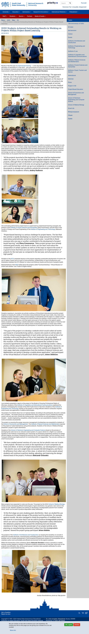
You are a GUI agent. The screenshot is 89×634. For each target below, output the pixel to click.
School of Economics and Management (15, 424)
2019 (8, 20)
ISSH (17, 265)
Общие (70, 115)
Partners (29, 16)
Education (15, 12)
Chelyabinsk (73, 12)
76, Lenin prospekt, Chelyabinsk (55, 619)
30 (18, 20)
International (72, 75)
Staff (4, 16)
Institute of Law (73, 51)
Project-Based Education (75, 89)
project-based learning (24, 66)
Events (70, 37)
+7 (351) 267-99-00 (59, 620)
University (6, 12)
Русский (83, 3)
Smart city (71, 108)
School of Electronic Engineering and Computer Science (28, 430)
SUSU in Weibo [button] (86, 613)
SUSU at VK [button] (82, 613)
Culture (70, 34)
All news (70, 27)
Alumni (21, 16)
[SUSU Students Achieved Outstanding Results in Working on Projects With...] (33, 49)
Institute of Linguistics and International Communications (35, 405)
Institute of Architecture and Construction (26, 535)
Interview (71, 79)
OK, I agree (68, 624)
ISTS (12, 258)
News (3, 20)
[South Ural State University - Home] (22, 4)
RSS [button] (79, 613)
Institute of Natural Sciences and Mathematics (45, 424)
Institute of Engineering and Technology (43, 229)
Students (12, 16)
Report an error (5, 614)
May (13, 20)
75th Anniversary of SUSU (76, 23)
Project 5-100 (72, 86)
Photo (70, 82)
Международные (73, 112)
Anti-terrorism (72, 30)
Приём (70, 119)
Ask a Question (6, 612)
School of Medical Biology (57, 504)
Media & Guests (40, 16)
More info (13, 630)
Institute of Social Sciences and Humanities (23, 227)
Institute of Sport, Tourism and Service (77, 71)
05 (2, 33)
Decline (76, 624)
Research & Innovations (40, 12)
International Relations (59, 12)
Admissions (26, 12)
